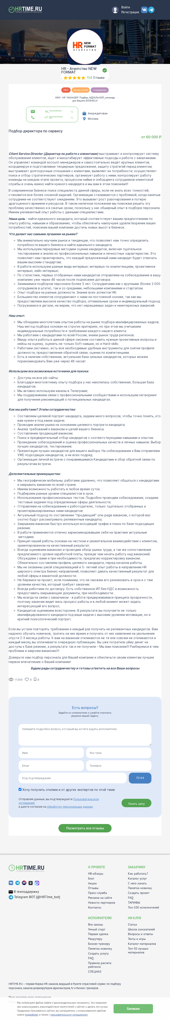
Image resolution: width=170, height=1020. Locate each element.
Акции (92, 883)
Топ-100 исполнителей (143, 907)
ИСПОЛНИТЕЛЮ (100, 918)
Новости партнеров (101, 903)
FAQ (130, 898)
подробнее (31, 1014)
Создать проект (138, 893)
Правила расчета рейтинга (99, 965)
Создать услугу (98, 953)
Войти (125, 7)
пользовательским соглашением (69, 1014)
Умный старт (96, 929)
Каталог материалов (142, 944)
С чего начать (137, 883)
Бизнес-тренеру (99, 944)
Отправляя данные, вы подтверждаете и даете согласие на (59, 802)
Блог (91, 878)
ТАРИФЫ (134, 903)
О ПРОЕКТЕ (96, 867)
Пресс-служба (97, 893)
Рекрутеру (95, 939)
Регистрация (130, 12)
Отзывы (93, 888)
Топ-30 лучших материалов (138, 950)
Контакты (94, 907)
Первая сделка (98, 934)
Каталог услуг (137, 878)
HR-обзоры (95, 874)
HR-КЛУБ (134, 918)
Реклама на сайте (100, 898)
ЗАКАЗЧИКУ (136, 867)
